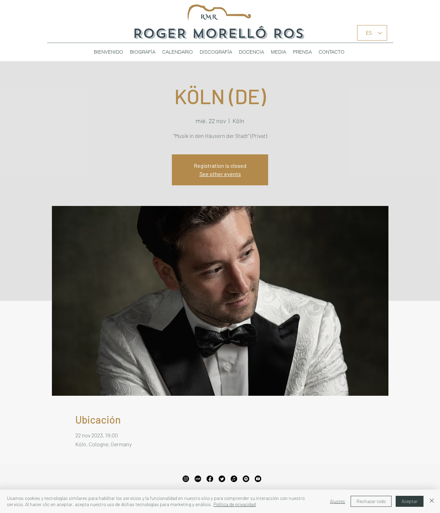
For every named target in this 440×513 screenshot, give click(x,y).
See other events (220, 174)
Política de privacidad (234, 504)
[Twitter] (222, 479)
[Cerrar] (432, 501)
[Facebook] (210, 479)
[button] (215, 52)
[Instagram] (186, 479)
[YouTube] (258, 479)
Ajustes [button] (337, 501)
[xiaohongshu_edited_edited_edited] (198, 479)
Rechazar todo (371, 501)
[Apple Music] (234, 479)
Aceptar (410, 501)
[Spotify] (246, 479)
